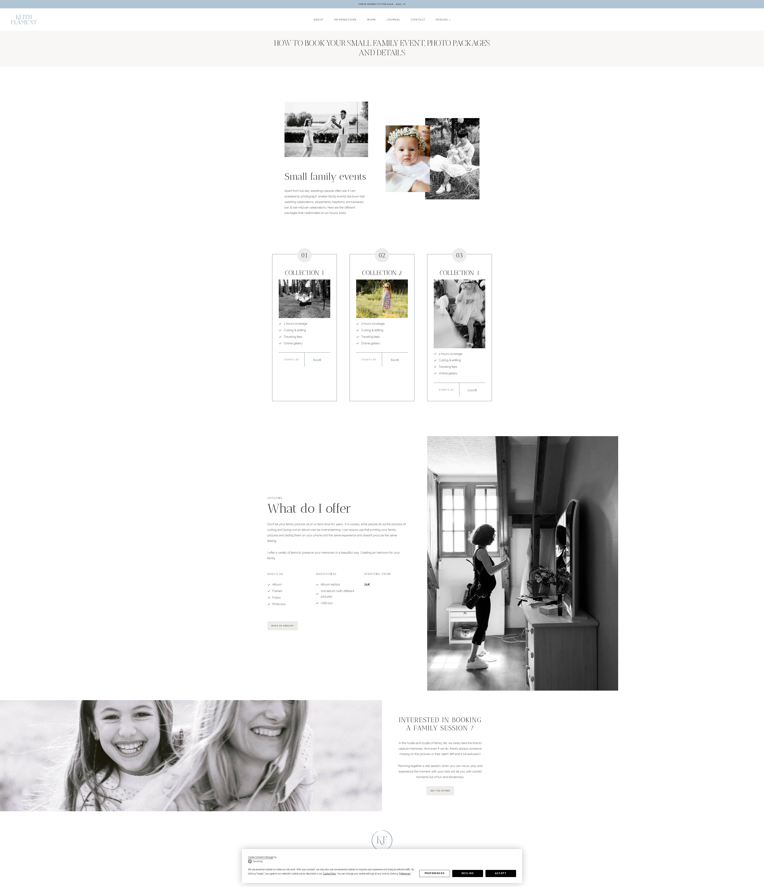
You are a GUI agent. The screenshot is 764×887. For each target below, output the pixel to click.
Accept (501, 873)
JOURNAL (393, 19)
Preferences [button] (404, 873)
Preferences (435, 873)
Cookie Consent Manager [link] (261, 857)
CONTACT (418, 19)
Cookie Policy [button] (329, 873)
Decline (468, 873)
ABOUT (318, 19)
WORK (371, 19)
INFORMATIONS (345, 19)
